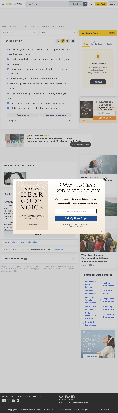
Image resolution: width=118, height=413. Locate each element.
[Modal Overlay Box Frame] (59, 206)
